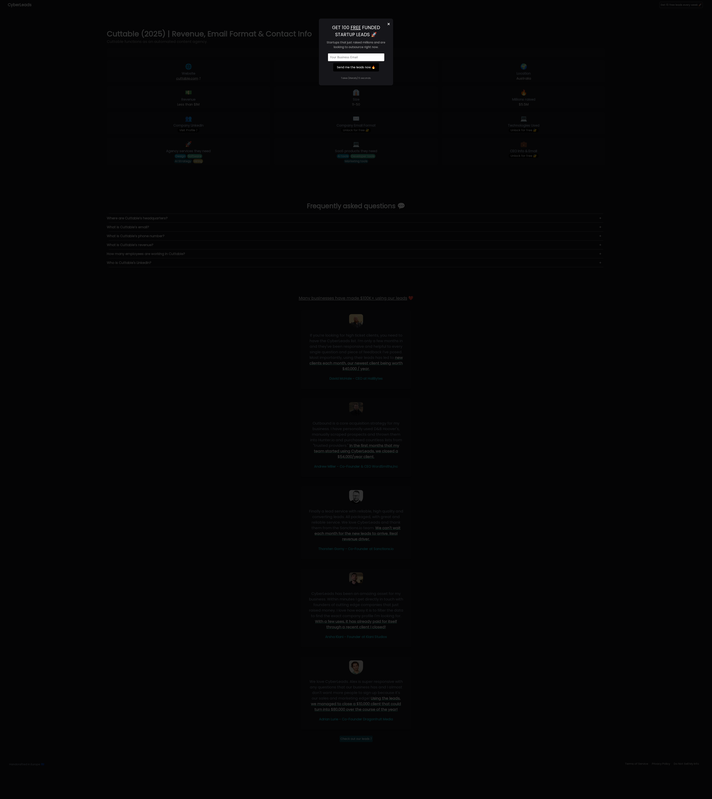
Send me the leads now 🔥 (356, 67)
